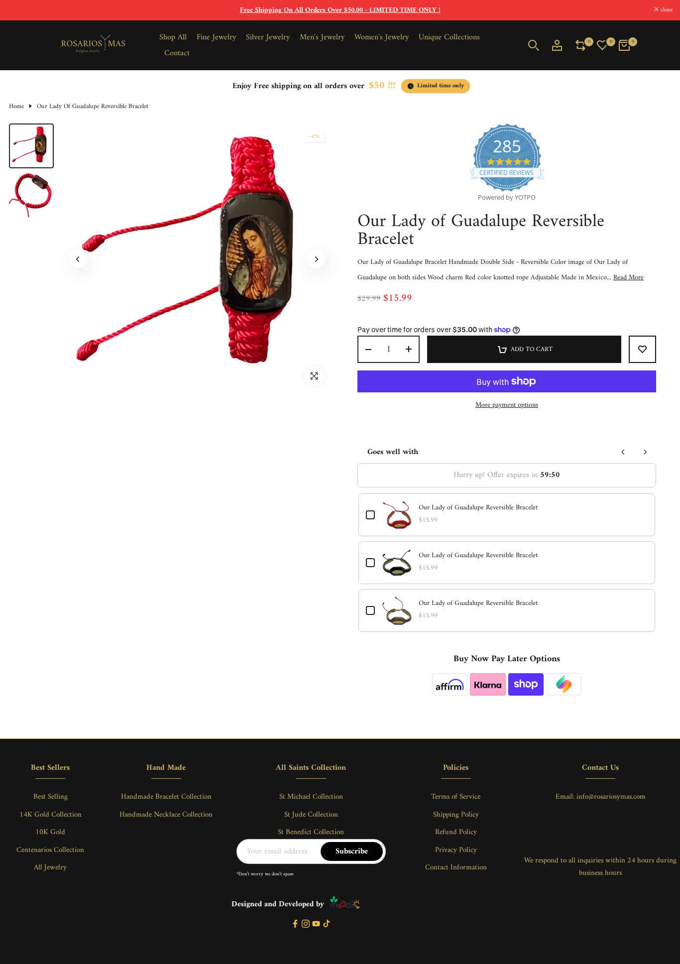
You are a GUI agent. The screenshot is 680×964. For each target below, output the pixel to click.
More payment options (506, 405)
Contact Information (456, 867)
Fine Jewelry (216, 37)
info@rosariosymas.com (611, 797)
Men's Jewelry (322, 37)
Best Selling (50, 797)
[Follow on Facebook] (295, 924)
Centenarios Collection (50, 850)
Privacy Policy (456, 850)
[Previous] (78, 259)
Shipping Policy (456, 815)
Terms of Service (455, 797)
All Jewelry (50, 867)
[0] (580, 45)
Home (16, 106)
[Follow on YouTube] (316, 924)
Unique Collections (449, 37)
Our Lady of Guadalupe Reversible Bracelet (478, 508)
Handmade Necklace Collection (166, 815)
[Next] (316, 259)
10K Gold (50, 832)
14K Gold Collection (50, 815)
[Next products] (645, 452)
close (19, 10)
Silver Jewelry (268, 37)
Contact (177, 53)
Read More (628, 277)
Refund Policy (456, 832)
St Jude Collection (311, 815)
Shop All (173, 37)
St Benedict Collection (311, 832)
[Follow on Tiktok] (327, 924)
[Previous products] (623, 452)
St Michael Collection (311, 797)
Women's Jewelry (381, 37)
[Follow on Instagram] (306, 924)
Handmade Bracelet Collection (166, 797)
